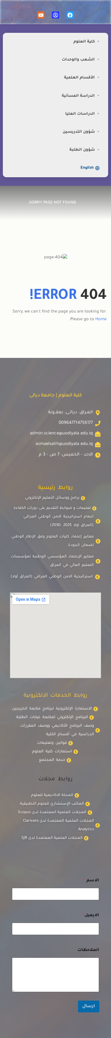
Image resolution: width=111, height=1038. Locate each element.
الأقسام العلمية (79, 78)
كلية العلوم (84, 42)
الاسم (91, 880)
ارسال (88, 1006)
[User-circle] (55, 15)
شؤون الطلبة (82, 150)
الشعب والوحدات (78, 60)
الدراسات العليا (80, 114)
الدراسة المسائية (78, 96)
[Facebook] (70, 15)
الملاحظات (88, 950)
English (87, 168)
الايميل (90, 915)
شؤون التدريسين (79, 132)
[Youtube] (40, 15)
